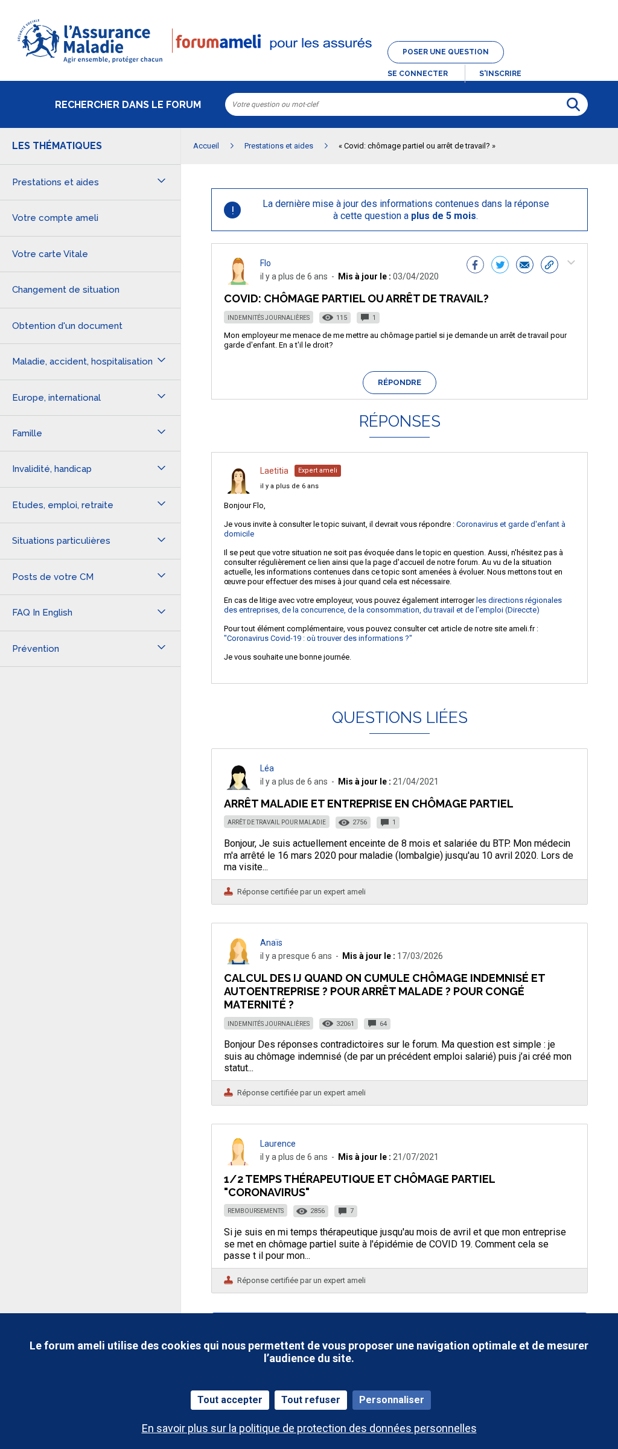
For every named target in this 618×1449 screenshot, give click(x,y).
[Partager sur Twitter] (500, 266)
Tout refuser (310, 1400)
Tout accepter (230, 1400)
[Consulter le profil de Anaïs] (238, 961)
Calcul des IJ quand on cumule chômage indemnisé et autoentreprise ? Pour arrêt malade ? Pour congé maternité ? (384, 991)
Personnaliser (391, 1400)
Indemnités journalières (269, 317)
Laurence (278, 1143)
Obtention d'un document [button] (67, 325)
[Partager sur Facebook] (475, 266)
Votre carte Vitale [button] (50, 254)
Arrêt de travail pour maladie (277, 822)
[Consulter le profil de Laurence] (238, 1162)
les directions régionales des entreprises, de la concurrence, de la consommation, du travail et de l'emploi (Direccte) (393, 605)
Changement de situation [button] (65, 289)
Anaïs (271, 942)
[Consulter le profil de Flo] (238, 281)
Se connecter (417, 73)
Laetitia (274, 471)
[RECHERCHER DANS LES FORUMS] (573, 104)
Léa (267, 768)
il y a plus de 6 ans (289, 486)
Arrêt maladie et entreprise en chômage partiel (369, 803)
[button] (309, 64)
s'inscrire (500, 73)
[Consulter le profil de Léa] (238, 786)
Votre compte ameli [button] (55, 217)
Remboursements (256, 1211)
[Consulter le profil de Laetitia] (238, 490)
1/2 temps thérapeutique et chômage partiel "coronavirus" (359, 1186)
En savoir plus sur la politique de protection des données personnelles (309, 1428)
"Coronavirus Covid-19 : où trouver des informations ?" (318, 638)
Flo (265, 263)
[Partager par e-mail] (525, 266)
